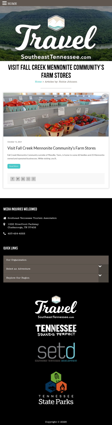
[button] (5, 3)
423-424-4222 (16, 233)
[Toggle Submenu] (103, 268)
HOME (12, 3)
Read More (13, 166)
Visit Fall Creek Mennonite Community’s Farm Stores (51, 148)
